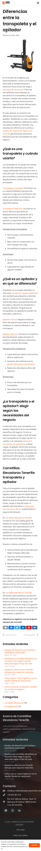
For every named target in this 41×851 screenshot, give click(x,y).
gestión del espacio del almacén (21, 364)
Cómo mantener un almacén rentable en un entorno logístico (21, 688)
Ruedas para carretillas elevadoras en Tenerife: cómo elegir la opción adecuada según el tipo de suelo (21, 661)
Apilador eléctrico (10, 334)
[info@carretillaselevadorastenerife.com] (5, 791)
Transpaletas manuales (13, 188)
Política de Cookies (20, 835)
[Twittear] (17, 627)
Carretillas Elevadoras (14, 703)
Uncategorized (11, 706)
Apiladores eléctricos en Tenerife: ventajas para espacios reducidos (19, 670)
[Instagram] (12, 810)
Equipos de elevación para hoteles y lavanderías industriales (20, 651)
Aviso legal (21, 830)
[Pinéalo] (29, 627)
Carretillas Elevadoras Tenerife (18, 517)
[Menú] (38, 3)
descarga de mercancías (13, 89)
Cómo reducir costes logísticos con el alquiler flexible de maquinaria (21, 679)
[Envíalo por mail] (5, 627)
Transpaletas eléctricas (13, 208)
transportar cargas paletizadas (24, 293)
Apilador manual (10, 319)
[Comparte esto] (11, 627)
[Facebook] (6, 810)
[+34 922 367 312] (5, 795)
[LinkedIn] (19, 810)
